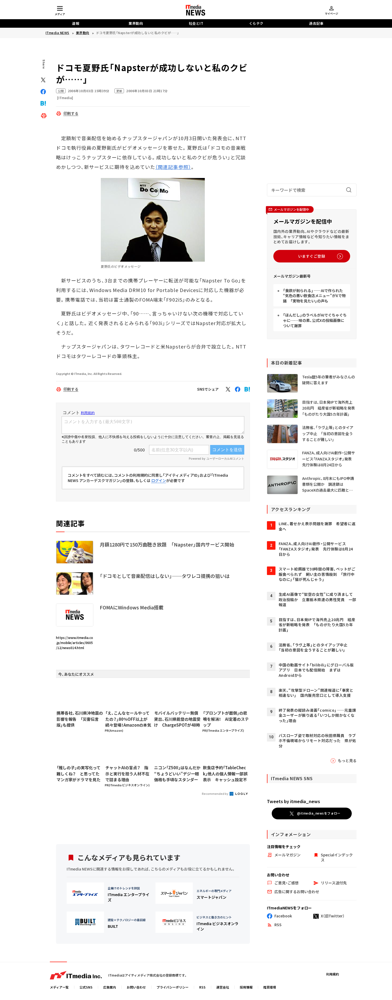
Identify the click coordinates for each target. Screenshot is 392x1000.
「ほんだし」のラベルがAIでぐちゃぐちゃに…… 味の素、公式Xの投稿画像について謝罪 (315, 320)
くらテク (256, 23)
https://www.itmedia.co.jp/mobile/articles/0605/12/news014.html (74, 642)
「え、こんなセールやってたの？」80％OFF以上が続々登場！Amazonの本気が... (128, 719)
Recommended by (215, 793)
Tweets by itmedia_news (293, 801)
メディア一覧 (59, 987)
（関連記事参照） (173, 166)
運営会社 (222, 987)
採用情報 (246, 987)
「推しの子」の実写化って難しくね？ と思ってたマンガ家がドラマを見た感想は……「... (79, 774)
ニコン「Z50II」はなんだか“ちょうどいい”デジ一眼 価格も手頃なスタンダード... (177, 774)
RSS (202, 987)
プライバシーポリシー (173, 987)
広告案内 (109, 987)
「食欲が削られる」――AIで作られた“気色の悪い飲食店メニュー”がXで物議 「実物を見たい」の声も (314, 295)
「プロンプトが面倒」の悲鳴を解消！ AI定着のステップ (226, 719)
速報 (75, 23)
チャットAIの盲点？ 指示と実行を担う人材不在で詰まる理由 (127, 773)
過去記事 (316, 23)
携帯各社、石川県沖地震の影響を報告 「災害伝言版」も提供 (80, 719)
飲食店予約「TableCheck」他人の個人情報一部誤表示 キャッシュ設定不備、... (225, 774)
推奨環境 (269, 987)
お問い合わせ (136, 987)
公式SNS (86, 987)
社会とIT (196, 23)
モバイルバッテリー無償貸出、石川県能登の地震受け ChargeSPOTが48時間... (177, 719)
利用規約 (332, 974)
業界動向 (136, 23)
